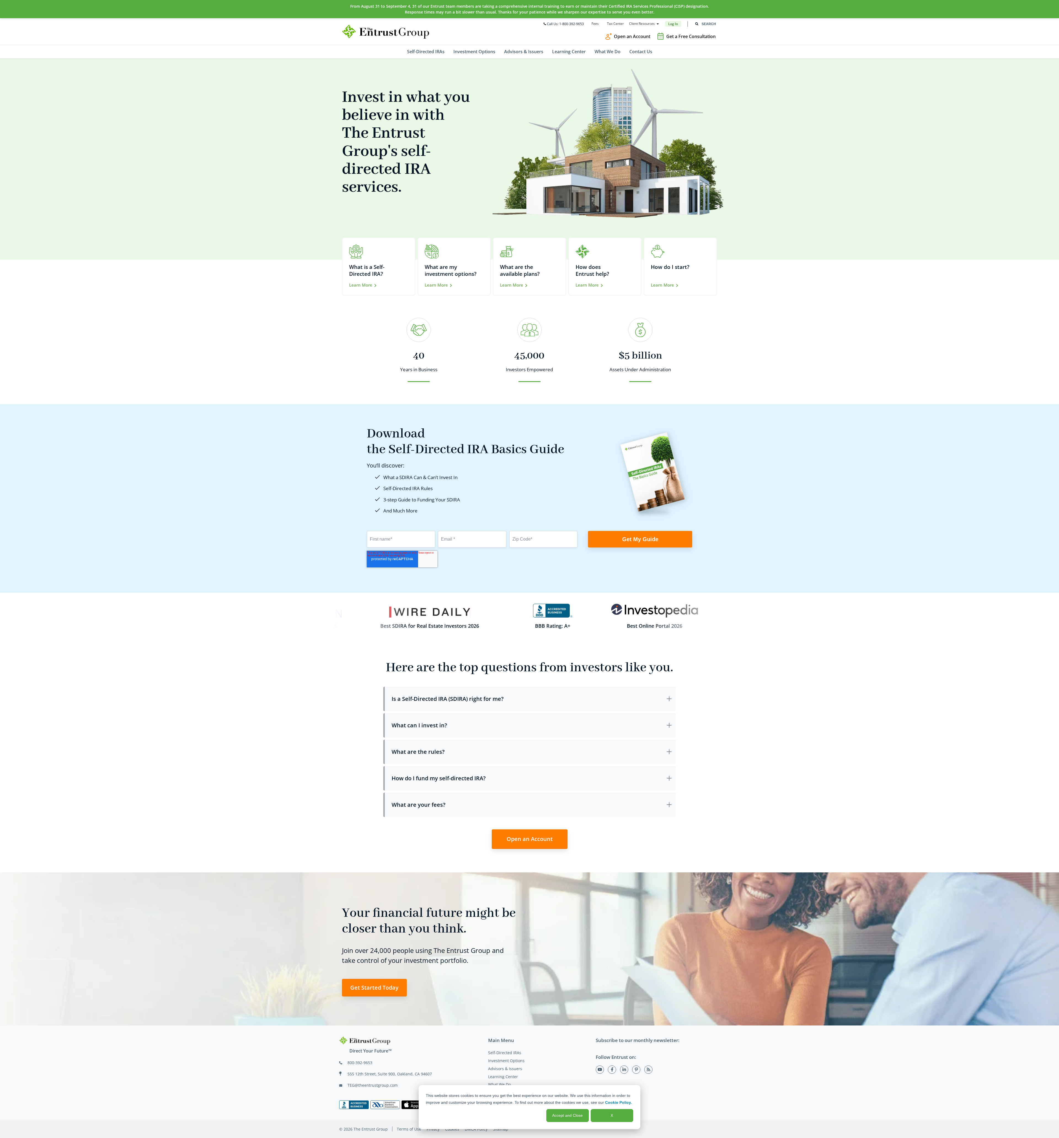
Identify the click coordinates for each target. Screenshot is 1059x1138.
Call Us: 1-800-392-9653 (565, 24)
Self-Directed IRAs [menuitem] (426, 52)
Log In (673, 24)
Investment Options (506, 1060)
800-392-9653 (359, 1062)
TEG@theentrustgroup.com (372, 1085)
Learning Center (503, 1076)
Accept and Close (567, 1115)
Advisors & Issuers (505, 1068)
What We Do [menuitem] (608, 52)
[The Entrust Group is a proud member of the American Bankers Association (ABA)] (385, 1104)
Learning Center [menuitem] (569, 52)
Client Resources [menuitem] (642, 24)
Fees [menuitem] (595, 24)
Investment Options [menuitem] (474, 52)
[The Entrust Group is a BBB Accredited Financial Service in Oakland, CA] (354, 1104)
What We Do (499, 1084)
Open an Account (632, 36)
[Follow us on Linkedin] (624, 1069)
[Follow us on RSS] (648, 1069)
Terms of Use (409, 1129)
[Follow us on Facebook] (612, 1069)
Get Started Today (374, 987)
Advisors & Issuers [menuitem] (523, 52)
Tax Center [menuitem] (615, 24)
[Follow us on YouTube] (600, 1069)
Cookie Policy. (618, 1102)
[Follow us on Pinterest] (636, 1069)
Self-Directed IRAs (504, 1052)
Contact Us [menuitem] (640, 52)
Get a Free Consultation (691, 36)
